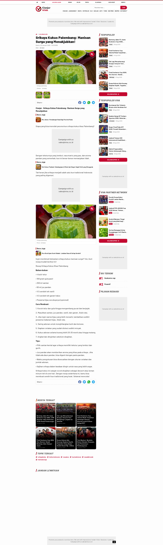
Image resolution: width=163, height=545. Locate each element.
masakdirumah (88, 457)
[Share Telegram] (93, 102)
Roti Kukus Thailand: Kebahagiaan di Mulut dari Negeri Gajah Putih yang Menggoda (67, 167)
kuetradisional (76, 457)
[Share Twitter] (84, 102)
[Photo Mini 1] (39, 95)
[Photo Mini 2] (46, 95)
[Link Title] (103, 42)
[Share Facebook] (80, 102)
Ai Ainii (42, 48)
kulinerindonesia (54, 457)
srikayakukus (42, 457)
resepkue (66, 457)
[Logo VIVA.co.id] (44, 9)
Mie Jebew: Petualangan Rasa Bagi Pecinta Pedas (57, 119)
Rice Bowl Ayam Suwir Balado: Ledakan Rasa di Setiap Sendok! (61, 253)
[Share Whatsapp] (89, 102)
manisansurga (42, 459)
